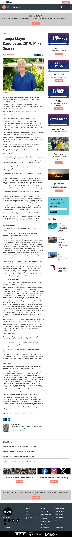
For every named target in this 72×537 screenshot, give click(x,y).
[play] (4, 7)
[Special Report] (58, 174)
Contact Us (28, 511)
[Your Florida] (58, 144)
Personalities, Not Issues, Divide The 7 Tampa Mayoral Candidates (19, 446)
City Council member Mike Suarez (26, 111)
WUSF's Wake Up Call (35, 16)
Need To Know (59, 75)
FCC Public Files (43, 518)
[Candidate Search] (58, 120)
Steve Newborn (11, 54)
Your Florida (58, 154)
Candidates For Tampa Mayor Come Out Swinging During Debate (19, 461)
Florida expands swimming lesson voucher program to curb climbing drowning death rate (63, 228)
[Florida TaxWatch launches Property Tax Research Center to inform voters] (52, 268)
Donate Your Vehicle (59, 508)
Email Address (54, 206)
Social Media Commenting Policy (31, 521)
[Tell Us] (58, 92)
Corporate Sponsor (59, 511)
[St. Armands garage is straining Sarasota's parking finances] (52, 255)
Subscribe (36, 23)
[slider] (10, 7)
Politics (4, 33)
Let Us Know (58, 108)
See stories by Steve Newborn (19, 430)
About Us (28, 508)
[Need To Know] (58, 66)
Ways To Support (59, 517)
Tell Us (58, 101)
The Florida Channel (44, 511)
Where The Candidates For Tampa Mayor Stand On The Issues (18, 451)
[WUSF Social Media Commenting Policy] (54, 471)
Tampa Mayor (33, 413)
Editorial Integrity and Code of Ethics (19, 478)
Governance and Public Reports (45, 515)
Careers (27, 525)
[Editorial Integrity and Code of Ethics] (19, 471)
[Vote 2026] (58, 39)
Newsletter (28, 514)
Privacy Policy (58, 520)
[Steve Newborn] (6, 427)
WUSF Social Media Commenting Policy (54, 478)
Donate (66, 2)
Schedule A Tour (59, 527)
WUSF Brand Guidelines (60, 524)
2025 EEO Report (44, 524)
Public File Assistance (45, 521)
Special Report (58, 183)
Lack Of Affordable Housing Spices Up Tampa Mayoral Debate (18, 456)
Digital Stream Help (44, 527)
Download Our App (59, 514)
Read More (58, 54)
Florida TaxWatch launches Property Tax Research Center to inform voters (62, 270)
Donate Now (36, 497)
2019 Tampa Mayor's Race (21, 413)
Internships (42, 508)
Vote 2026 (58, 48)
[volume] (8, 7)
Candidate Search (58, 129)
